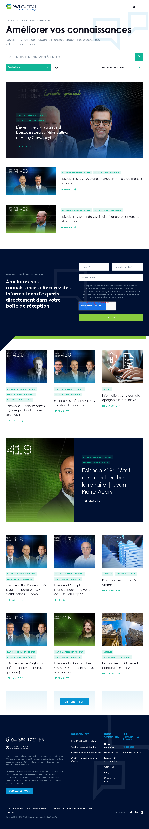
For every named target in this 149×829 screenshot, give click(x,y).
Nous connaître (109, 745)
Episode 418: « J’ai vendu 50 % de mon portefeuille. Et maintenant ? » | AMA (26, 589)
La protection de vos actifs (111, 759)
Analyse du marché (125, 573)
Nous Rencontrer (132, 752)
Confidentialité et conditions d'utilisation (26, 808)
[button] (141, 7)
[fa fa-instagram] (142, 812)
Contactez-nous (110, 779)
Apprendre (128, 746)
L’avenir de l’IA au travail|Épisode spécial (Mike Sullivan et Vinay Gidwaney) (43, 132)
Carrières (109, 766)
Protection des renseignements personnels (72, 808)
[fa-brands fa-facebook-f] (131, 812)
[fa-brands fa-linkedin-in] (136, 812)
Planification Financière (83, 741)
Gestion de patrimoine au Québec (84, 759)
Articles (108, 573)
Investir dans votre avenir (30, 120)
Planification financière (106, 172)
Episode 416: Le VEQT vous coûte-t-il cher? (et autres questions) (25, 667)
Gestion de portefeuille (19, 399)
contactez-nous (19, 790)
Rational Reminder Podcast (31, 115)
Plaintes (10, 812)
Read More (25, 146)
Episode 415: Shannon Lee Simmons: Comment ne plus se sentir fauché (74, 667)
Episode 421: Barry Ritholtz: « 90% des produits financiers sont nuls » (25, 410)
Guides (107, 389)
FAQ (106, 772)
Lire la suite (13, 421)
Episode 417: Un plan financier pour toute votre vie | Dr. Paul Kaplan (72, 589)
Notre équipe (111, 752)
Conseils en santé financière (86, 752)
